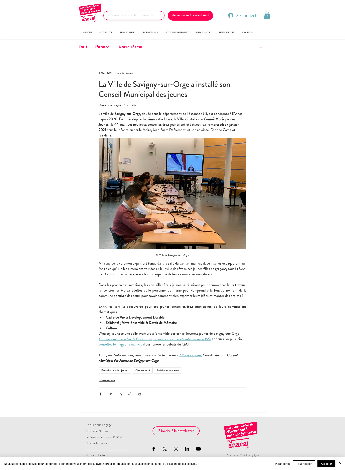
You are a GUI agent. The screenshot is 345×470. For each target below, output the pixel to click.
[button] (267, 15)
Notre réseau (131, 47)
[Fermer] (340, 463)
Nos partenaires (96, 443)
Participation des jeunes (115, 370)
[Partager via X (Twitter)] (110, 394)
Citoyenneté (142, 370)
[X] (165, 449)
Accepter (326, 464)
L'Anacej (103, 47)
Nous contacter (96, 455)
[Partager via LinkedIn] (120, 394)
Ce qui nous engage (99, 425)
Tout (83, 47)
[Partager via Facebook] (100, 394)
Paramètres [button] (282, 464)
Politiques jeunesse (168, 370)
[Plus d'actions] (244, 73)
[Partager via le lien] (130, 394)
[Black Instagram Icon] (176, 449)
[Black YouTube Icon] (198, 449)
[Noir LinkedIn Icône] (187, 449)
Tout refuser (304, 464)
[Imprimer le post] (140, 394)
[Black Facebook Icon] (154, 449)
